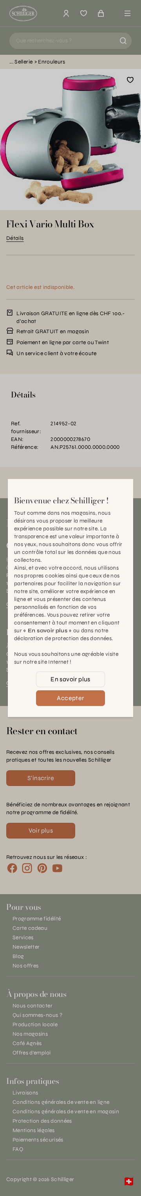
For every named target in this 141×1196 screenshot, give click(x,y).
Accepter (70, 698)
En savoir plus (70, 679)
